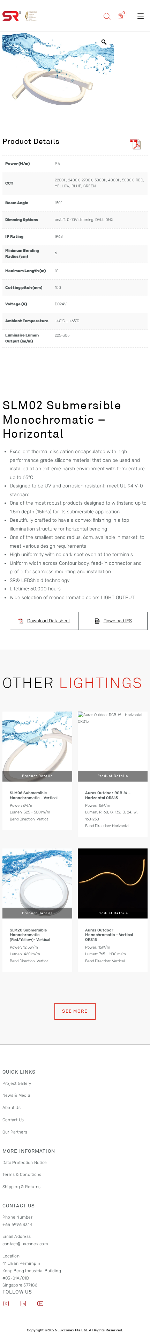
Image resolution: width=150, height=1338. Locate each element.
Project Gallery (16, 1083)
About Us (11, 1107)
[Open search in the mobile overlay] (107, 16)
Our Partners (14, 1132)
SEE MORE (75, 1011)
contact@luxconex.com (25, 1243)
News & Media (16, 1095)
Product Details (37, 776)
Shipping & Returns (21, 1186)
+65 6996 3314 (17, 1224)
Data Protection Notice (24, 1162)
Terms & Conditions (21, 1174)
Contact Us (13, 1119)
